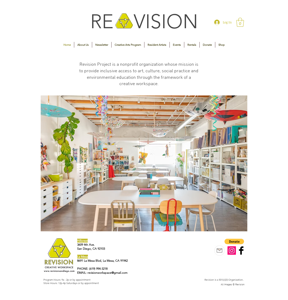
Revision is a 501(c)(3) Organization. (224, 279)
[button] (240, 22)
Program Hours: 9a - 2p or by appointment (66, 279)
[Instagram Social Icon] (231, 250)
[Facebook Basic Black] (241, 250)
